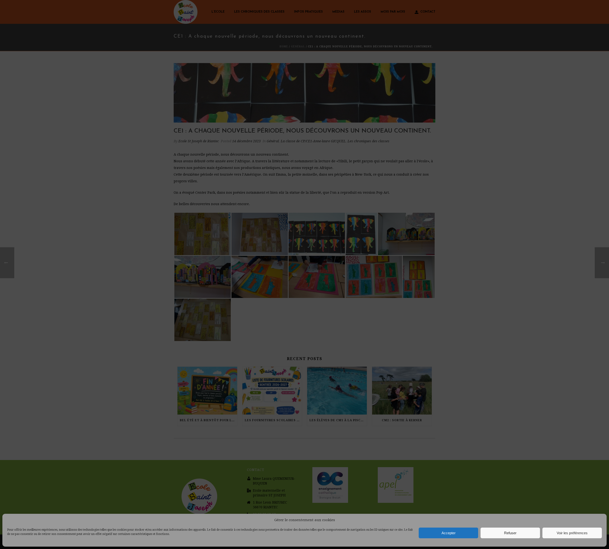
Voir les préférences (572, 533)
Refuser (510, 533)
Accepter (449, 533)
